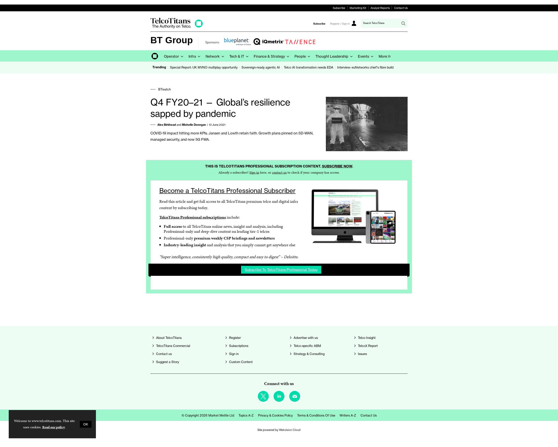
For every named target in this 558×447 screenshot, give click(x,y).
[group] (383, 56)
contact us (279, 172)
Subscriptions (238, 346)
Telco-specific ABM (307, 346)
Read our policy (53, 427)
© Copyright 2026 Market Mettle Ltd (208, 415)
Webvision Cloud (290, 430)
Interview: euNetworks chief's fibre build (365, 67)
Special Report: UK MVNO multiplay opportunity (204, 67)
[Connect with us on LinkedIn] (279, 396)
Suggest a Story (167, 362)
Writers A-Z (348, 415)
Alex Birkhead (166, 124)
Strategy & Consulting (309, 354)
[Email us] (294, 396)
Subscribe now (337, 166)
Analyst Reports (380, 8)
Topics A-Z (246, 415)
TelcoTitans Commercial (173, 346)
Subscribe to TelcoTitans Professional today (281, 270)
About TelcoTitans (169, 338)
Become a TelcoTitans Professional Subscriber (227, 190)
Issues (362, 354)
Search (403, 23)
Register (235, 338)
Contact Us (401, 8)
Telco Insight (367, 338)
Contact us (164, 354)
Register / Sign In (340, 23)
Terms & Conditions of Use (316, 415)
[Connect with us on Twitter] (263, 396)
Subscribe (339, 8)
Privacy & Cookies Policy (275, 415)
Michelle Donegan (194, 124)
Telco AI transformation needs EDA (308, 67)
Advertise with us (306, 338)
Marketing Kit (358, 8)
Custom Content (241, 362)
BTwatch (164, 89)
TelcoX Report (368, 346)
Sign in (254, 172)
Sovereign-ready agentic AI (261, 67)
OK (85, 424)
